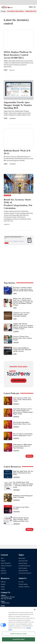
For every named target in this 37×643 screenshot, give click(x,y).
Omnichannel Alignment (25, 573)
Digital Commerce (23, 570)
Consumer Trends (23, 561)
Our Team (21, 582)
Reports (3, 586)
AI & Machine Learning (24, 565)
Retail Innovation (23, 568)
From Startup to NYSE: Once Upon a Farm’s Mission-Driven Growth (22, 399)
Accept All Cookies (18, 639)
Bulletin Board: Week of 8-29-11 (17, 152)
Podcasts (16, 404)
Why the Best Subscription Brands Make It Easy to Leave (22, 423)
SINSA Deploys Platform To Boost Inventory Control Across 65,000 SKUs (18, 54)
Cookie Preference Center (18, 633)
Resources (16, 477)
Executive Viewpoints (6, 565)
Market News (22, 558)
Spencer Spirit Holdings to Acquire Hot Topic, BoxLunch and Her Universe (22, 349)
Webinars (3, 582)
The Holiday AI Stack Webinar (15, 11)
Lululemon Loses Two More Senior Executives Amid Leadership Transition (21, 314)
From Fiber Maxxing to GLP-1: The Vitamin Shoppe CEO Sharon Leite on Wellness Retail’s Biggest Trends (23, 411)
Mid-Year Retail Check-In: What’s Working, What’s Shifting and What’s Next (21, 519)
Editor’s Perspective (6, 563)
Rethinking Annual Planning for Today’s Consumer (23, 496)
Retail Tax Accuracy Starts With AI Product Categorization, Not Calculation (18, 204)
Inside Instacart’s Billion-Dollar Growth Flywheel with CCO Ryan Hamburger (22, 446)
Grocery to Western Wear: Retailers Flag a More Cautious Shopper (22, 338)
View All (29, 456)
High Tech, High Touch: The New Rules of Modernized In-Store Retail (23, 473)
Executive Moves (23, 563)
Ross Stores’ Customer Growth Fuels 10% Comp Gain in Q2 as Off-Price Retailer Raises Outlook (23, 289)
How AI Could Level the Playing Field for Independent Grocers (22, 434)
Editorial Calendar (23, 584)
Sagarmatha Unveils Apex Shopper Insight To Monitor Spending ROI (18, 105)
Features (16, 331)
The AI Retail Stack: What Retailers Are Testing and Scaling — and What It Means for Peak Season (23, 484)
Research (3, 584)
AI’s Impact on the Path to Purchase (21, 508)
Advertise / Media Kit (24, 586)
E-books (3, 589)
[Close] (34, 609)
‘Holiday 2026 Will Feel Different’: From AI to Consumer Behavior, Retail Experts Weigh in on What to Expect (23, 326)
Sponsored (3, 573)
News (5, 70)
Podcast (3, 568)
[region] (18, 625)
